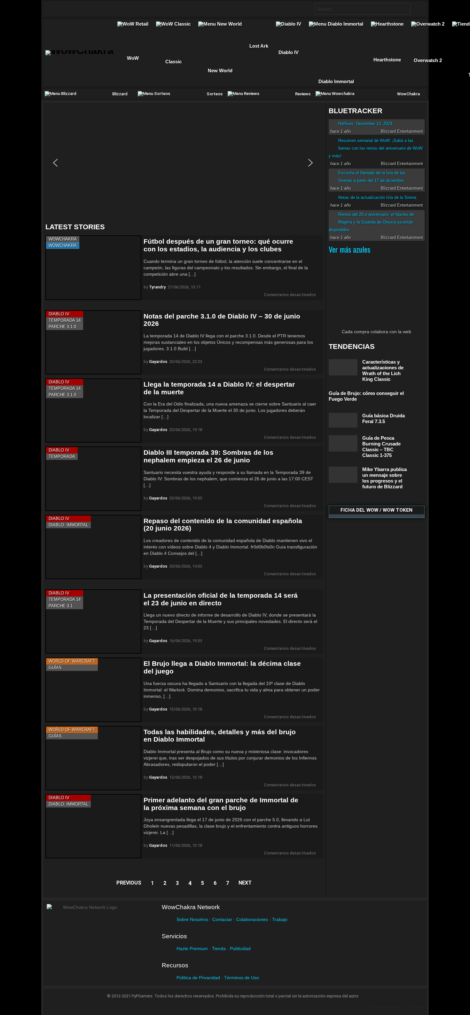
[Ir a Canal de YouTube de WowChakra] (93, 9)
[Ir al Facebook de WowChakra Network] (56, 9)
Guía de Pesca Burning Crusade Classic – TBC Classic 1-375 (381, 446)
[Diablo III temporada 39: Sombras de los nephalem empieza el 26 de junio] (93, 478)
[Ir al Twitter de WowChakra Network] (68, 9)
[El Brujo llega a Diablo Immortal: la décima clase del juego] (93, 689)
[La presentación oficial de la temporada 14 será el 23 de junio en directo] (93, 621)
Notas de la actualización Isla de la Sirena (377, 197)
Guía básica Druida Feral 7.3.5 (383, 418)
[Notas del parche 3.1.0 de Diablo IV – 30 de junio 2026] (93, 342)
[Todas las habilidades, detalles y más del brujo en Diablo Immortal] (93, 758)
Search (404, 9)
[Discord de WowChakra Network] (105, 9)
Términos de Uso (241, 977)
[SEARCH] (304, 9)
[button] (55, 163)
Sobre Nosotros (192, 919)
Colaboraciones (252, 919)
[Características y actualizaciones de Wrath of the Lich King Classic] (343, 367)
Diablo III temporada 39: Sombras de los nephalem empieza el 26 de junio (208, 456)
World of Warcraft (72, 661)
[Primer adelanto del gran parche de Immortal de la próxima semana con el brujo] (93, 826)
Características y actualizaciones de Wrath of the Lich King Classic (382, 370)
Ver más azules (349, 249)
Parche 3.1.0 (62, 326)
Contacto (415, 1007)
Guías (55, 667)
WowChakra (63, 239)
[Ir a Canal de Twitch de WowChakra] (81, 9)
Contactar (222, 919)
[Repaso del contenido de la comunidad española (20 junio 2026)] (93, 547)
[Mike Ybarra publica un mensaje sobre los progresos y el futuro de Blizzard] (343, 475)
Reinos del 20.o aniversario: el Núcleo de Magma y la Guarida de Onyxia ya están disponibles (371, 222)
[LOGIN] (417, 9)
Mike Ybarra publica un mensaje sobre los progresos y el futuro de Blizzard (384, 478)
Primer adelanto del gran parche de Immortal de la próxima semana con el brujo (221, 803)
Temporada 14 (65, 320)
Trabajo (279, 919)
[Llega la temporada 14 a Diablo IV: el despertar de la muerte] (93, 410)
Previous (128, 883)
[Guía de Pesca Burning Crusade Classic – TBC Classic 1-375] (343, 443)
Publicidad (240, 948)
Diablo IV (59, 313)
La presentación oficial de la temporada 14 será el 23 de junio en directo (221, 599)
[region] (184, 163)
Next (245, 883)
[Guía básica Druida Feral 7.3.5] (343, 420)
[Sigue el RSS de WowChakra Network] (118, 9)
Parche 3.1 (61, 605)
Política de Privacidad (198, 977)
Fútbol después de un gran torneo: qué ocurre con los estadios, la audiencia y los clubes (218, 245)
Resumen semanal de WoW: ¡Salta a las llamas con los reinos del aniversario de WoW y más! (376, 148)
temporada (62, 456)
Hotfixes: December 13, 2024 (365, 123)
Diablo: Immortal (68, 525)
